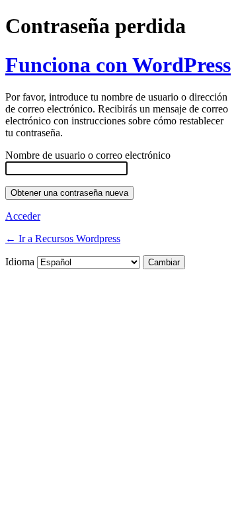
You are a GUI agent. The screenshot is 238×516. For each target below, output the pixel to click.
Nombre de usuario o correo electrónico (88, 155)
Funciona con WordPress (118, 65)
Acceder (22, 216)
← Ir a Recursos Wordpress (62, 238)
